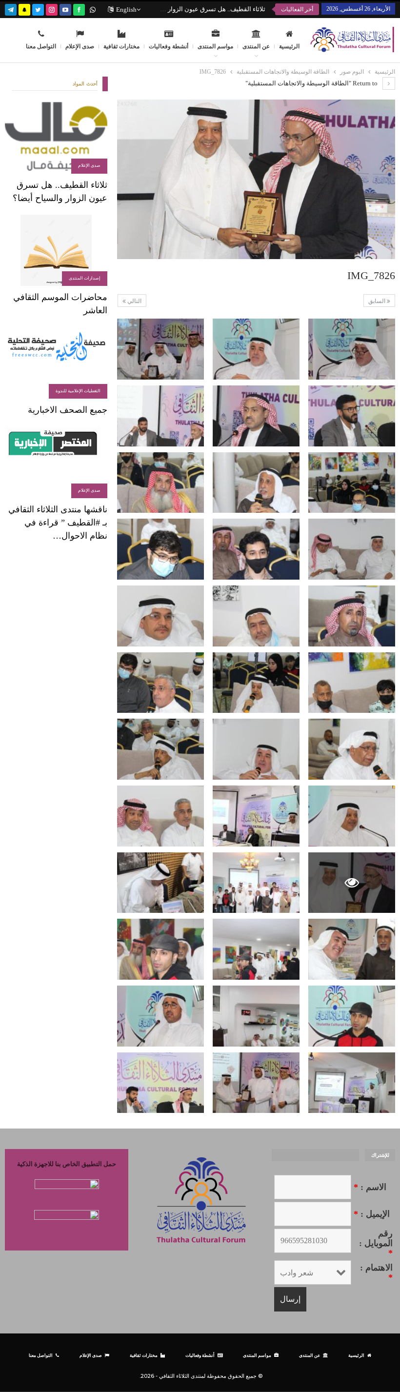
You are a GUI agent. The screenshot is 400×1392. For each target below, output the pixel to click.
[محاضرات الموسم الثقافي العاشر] (56, 250)
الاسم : (370, 1187)
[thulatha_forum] (52, 8)
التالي (133, 301)
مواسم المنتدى (215, 46)
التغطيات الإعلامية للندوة (78, 390)
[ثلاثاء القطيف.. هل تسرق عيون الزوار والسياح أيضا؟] (56, 138)
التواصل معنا (41, 46)
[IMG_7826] (351, 349)
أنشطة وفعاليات (168, 46)
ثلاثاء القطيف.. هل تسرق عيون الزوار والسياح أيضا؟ (197, 9)
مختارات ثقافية (121, 46)
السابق (377, 301)
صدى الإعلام (79, 46)
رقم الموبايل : (376, 1243)
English (126, 9)
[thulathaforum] (79, 8)
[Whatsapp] (93, 8)
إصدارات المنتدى (84, 278)
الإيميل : (372, 1214)
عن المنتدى (256, 46)
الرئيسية (289, 46)
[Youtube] (65, 8)
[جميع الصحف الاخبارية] (56, 363)
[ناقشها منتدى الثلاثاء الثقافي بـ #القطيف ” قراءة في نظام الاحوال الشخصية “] (56, 462)
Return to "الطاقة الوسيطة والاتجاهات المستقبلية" (312, 83)
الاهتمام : (376, 1272)
